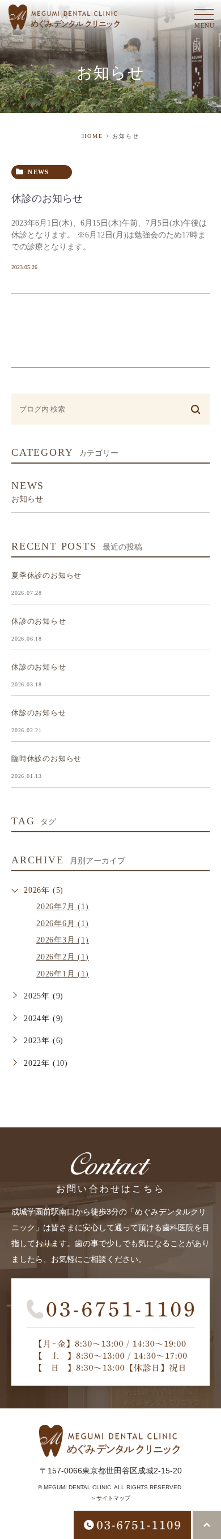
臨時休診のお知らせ (46, 758)
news (38, 171)
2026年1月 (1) (62, 974)
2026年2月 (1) (62, 957)
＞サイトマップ (110, 1498)
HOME (92, 136)
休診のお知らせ (47, 198)
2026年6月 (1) (62, 923)
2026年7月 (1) (62, 906)
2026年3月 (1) (62, 940)
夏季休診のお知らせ (46, 575)
